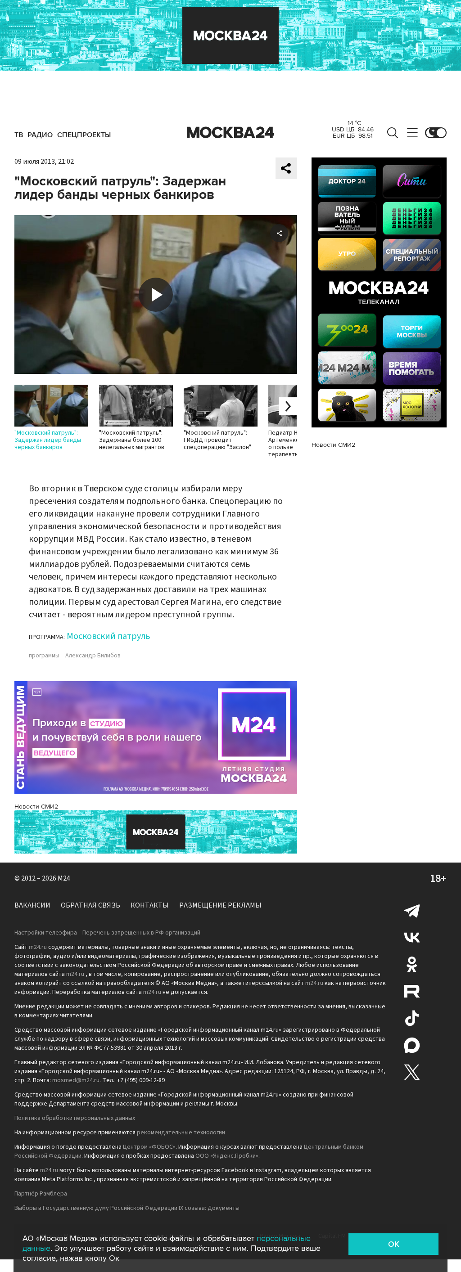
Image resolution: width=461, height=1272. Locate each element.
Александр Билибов (93, 655)
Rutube (412, 991)
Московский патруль (108, 636)
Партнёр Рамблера (40, 1193)
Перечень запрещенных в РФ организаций (141, 932)
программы (44, 655)
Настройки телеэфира (45, 932)
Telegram (412, 910)
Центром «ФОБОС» (149, 1146)
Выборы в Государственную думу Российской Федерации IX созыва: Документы (127, 1208)
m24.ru (38, 947)
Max (412, 1045)
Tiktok (412, 1018)
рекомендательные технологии (181, 1132)
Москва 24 (230, 132)
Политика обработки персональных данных (74, 1118)
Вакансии (32, 905)
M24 (64, 878)
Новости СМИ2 (36, 806)
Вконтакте (412, 937)
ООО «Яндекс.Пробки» (226, 1155)
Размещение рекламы (220, 905)
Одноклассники (412, 964)
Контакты (150, 905)
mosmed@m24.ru (75, 1080)
